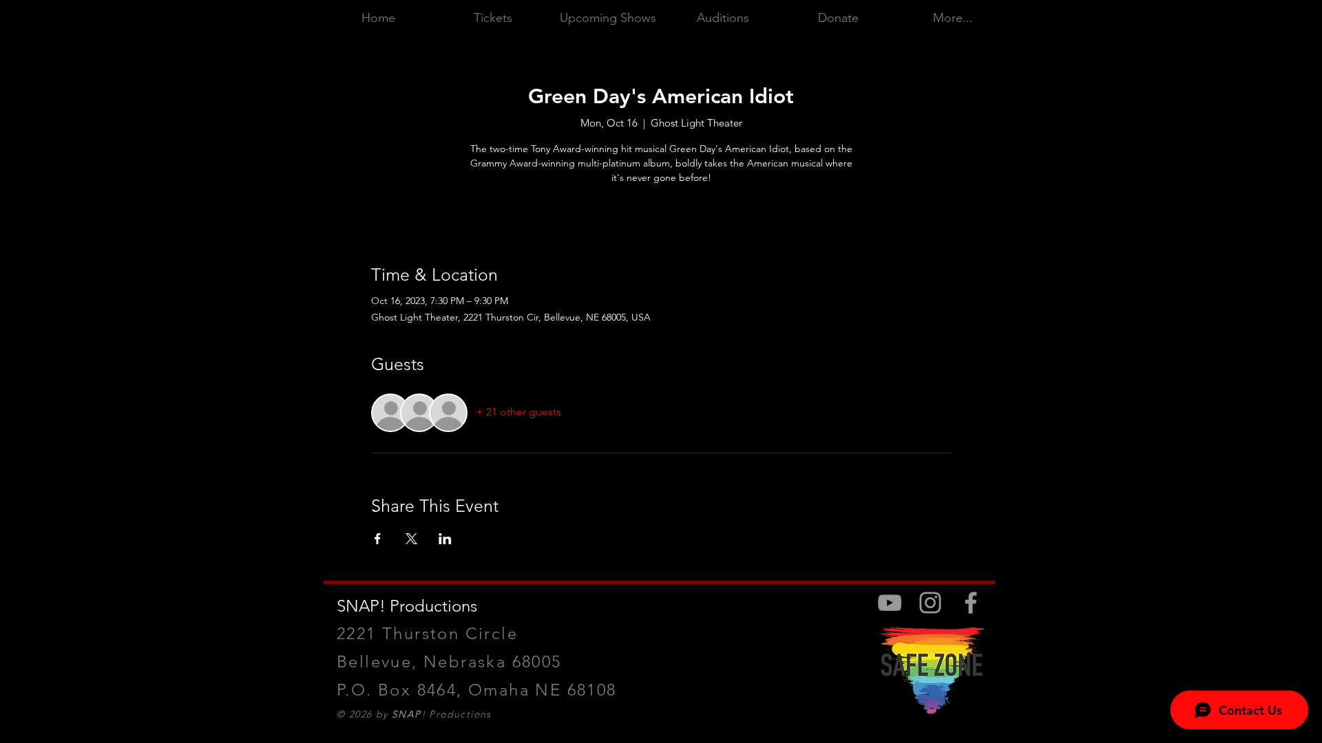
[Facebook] (970, 602)
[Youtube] (889, 602)
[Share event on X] (411, 538)
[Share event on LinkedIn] (445, 538)
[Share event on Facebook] (377, 538)
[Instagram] (930, 602)
